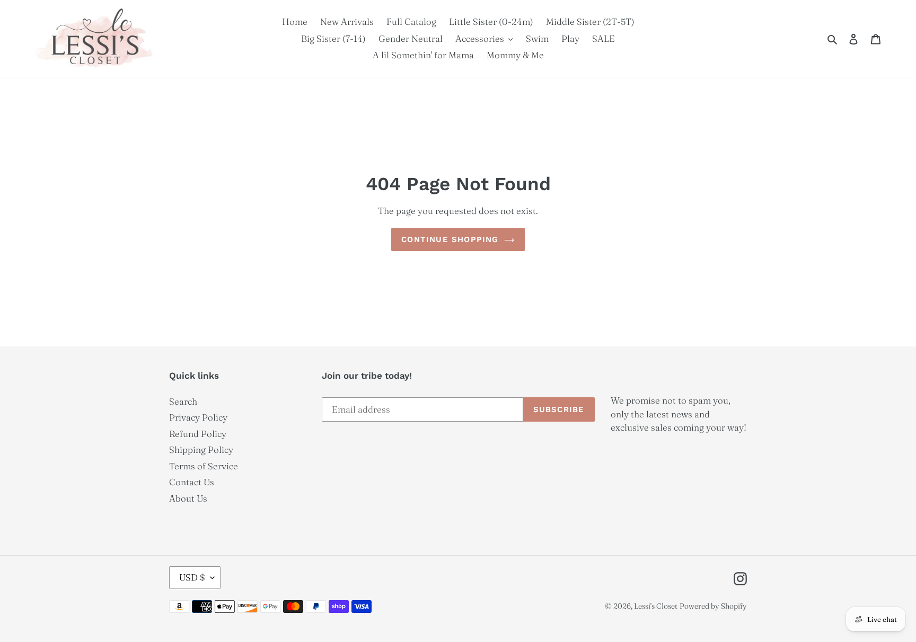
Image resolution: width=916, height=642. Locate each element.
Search (183, 401)
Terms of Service (203, 465)
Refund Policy (197, 433)
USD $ (192, 577)
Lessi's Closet (655, 606)
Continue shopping (449, 239)
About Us (188, 498)
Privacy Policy (198, 417)
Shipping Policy (201, 449)
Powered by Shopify (713, 606)
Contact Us (191, 481)
